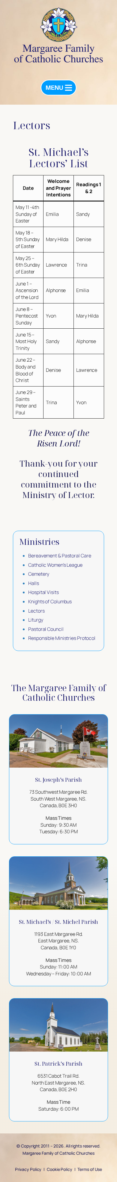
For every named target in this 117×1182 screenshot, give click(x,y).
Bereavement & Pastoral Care (59, 555)
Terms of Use (89, 1169)
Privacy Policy (28, 1169)
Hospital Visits (43, 592)
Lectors (36, 610)
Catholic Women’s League (55, 565)
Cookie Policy (59, 1169)
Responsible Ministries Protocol (61, 638)
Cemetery (38, 574)
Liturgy (35, 619)
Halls (33, 583)
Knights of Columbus (50, 601)
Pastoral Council (45, 629)
